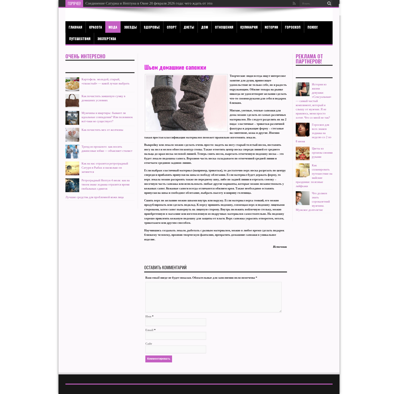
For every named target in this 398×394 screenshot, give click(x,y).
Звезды (130, 26)
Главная (75, 26)
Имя (148, 316)
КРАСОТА (95, 26)
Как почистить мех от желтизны (102, 129)
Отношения (224, 26)
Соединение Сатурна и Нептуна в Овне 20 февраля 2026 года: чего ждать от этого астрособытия (161, 3)
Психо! (312, 26)
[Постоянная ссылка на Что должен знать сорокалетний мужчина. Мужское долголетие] (303, 204)
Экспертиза (106, 38)
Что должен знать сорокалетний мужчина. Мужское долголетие (313, 201)
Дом (204, 26)
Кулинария (249, 26)
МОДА (112, 26)
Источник (280, 246)
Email (149, 330)
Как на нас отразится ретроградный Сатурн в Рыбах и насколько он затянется (105, 167)
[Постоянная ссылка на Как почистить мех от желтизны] (72, 140)
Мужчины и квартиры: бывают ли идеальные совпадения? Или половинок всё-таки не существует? (107, 117)
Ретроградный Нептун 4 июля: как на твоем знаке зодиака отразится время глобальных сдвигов (106, 184)
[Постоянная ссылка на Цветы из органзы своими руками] (303, 159)
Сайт (148, 343)
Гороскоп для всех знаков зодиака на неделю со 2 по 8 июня (313, 133)
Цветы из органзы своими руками (322, 152)
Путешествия (80, 38)
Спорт (172, 26)
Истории (271, 26)
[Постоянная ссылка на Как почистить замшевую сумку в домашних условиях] (72, 107)
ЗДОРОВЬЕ (152, 26)
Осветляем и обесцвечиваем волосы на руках (121, 3)
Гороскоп (293, 26)
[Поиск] (329, 3)
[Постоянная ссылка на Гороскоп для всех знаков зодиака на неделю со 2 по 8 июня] (303, 135)
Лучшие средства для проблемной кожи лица (94, 197)
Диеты (189, 26)
